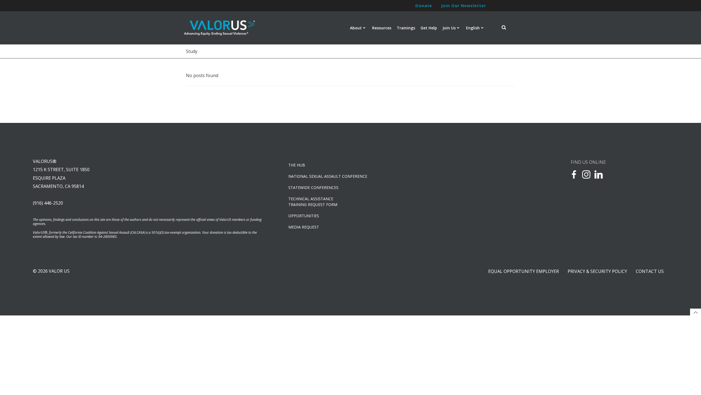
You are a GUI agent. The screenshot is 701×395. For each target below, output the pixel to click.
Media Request (303, 227)
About (356, 27)
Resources (381, 27)
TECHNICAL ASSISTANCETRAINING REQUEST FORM (312, 201)
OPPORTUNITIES (303, 215)
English (473, 27)
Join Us (449, 27)
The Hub (296, 165)
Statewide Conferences (313, 187)
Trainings (406, 27)
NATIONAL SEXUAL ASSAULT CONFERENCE (327, 176)
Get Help (429, 27)
